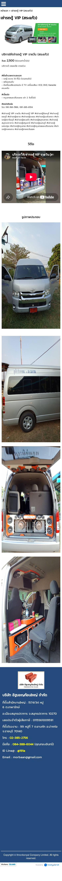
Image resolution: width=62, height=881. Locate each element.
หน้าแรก (4, 10)
